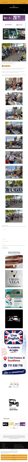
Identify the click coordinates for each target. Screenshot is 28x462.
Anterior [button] (4, 424)
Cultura (7, 63)
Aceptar (14, 455)
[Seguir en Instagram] (23, 3)
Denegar (14, 457)
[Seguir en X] (21, 3)
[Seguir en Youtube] (24, 3)
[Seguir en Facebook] (20, 3)
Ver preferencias (14, 459)
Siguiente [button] (24, 424)
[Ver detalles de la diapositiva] (5, 424)
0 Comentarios (11, 63)
